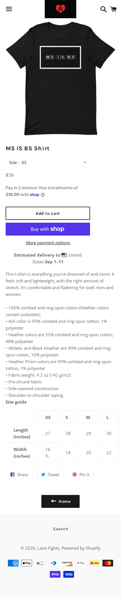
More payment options (48, 242)
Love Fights (48, 548)
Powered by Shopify (81, 548)
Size (13, 162)
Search (60, 528)
